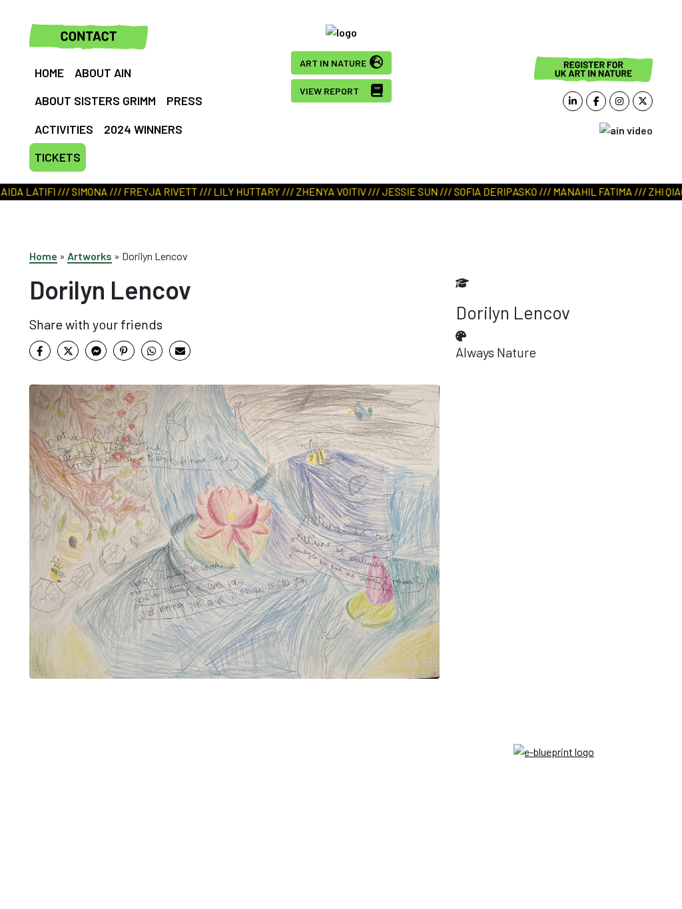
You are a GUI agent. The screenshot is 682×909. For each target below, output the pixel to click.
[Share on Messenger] (96, 351)
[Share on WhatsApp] (152, 351)
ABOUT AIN (103, 72)
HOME (49, 72)
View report (329, 90)
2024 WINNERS (143, 129)
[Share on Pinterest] (124, 351)
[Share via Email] (179, 351)
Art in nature (333, 63)
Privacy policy (341, 766)
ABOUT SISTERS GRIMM (95, 100)
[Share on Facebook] (40, 351)
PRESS (184, 100)
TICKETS (58, 157)
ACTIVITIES (64, 129)
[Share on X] (68, 351)
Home (43, 256)
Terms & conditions (341, 750)
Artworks (89, 256)
